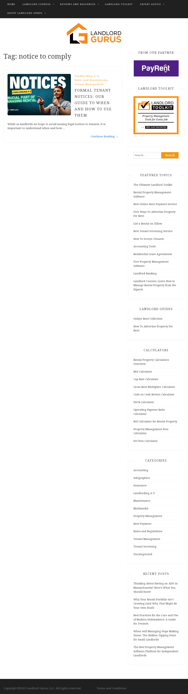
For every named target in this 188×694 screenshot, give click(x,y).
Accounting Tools (144, 246)
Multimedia (140, 508)
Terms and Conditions (111, 688)
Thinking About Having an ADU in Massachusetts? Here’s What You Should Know (155, 587)
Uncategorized (142, 554)
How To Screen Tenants (148, 238)
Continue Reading (104, 136)
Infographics (141, 477)
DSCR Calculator (143, 402)
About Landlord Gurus (24, 13)
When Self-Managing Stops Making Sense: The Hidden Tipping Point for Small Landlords (156, 635)
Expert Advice (150, 4)
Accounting (140, 470)
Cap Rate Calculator (145, 379)
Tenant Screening (144, 546)
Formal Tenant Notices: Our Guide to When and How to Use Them (93, 103)
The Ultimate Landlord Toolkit (152, 184)
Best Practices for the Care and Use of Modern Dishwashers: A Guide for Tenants (155, 619)
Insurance (140, 485)
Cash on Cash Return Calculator (153, 394)
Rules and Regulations (91, 80)
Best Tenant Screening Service (153, 231)
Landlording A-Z (87, 76)
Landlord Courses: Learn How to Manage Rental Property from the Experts (154, 285)
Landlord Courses (37, 4)
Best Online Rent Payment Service (155, 204)
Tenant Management (89, 84)
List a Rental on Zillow (147, 223)
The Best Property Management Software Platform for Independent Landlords (155, 651)
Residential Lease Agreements (152, 254)
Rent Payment (142, 523)
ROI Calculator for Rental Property (155, 421)
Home (11, 4)
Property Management (147, 516)
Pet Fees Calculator (145, 440)
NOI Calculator (142, 371)
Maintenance (141, 500)
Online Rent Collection (147, 318)
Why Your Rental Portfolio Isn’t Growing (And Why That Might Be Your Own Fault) (155, 603)
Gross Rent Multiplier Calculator (154, 386)
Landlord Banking (145, 273)
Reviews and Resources (78, 4)
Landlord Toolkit (119, 4)
